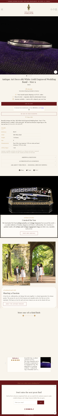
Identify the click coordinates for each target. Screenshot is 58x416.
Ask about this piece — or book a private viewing (29, 165)
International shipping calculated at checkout (29, 91)
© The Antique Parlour (29, 414)
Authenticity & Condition (29, 161)
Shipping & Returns (29, 157)
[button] (6, 363)
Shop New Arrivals (29, 233)
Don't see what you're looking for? (29, 383)
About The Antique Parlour (15, 304)
